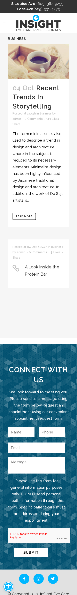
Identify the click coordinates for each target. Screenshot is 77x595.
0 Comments (34, 118)
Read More (24, 216)
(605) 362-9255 (50, 3)
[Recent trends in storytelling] (38, 61)
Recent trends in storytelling (36, 97)
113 (52, 118)
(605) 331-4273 (46, 9)
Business (46, 113)
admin (17, 118)
